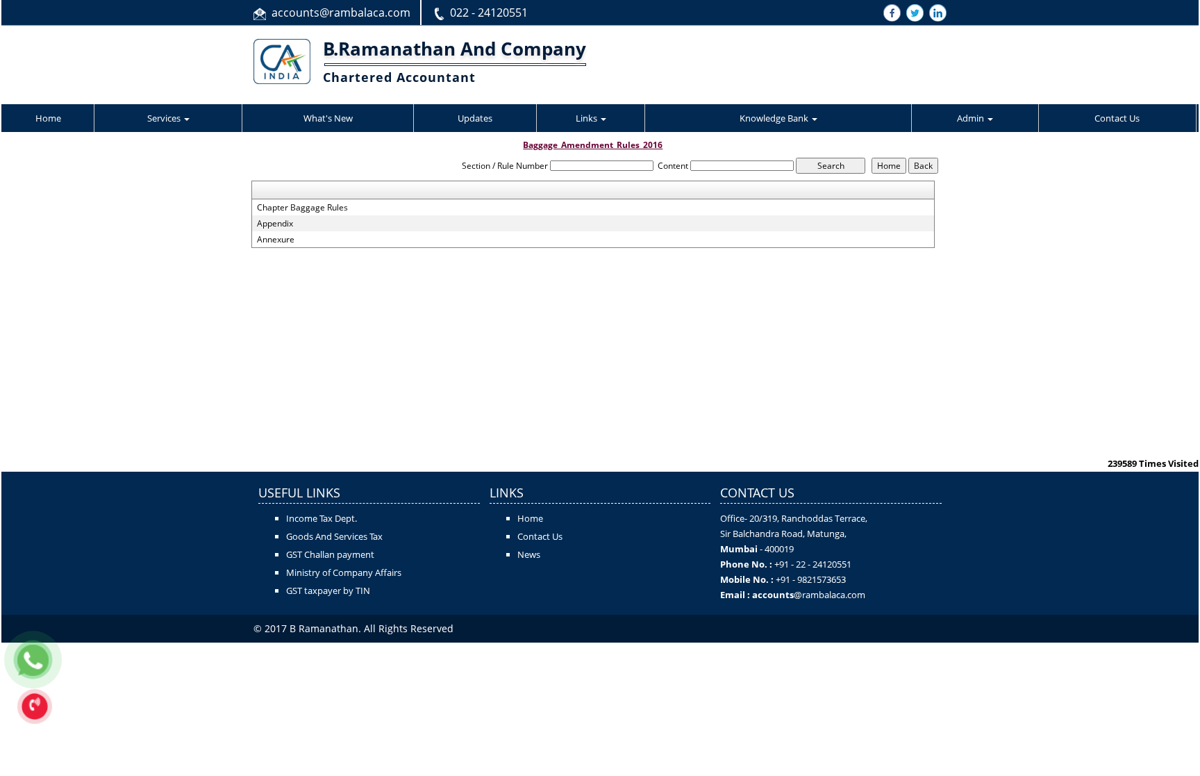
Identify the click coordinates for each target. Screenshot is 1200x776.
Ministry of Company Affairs (343, 572)
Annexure (275, 239)
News (528, 554)
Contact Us (1117, 118)
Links (587, 118)
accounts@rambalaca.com (341, 12)
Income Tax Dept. (321, 518)
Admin (971, 118)
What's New (328, 118)
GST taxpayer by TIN (328, 590)
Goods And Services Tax (334, 536)
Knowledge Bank (775, 118)
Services (165, 118)
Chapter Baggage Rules (302, 207)
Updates (475, 118)
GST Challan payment (330, 554)
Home (48, 118)
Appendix (275, 223)
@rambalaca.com (829, 594)
